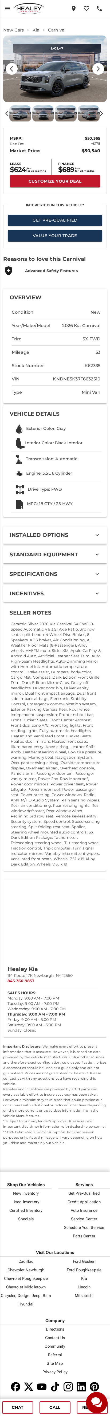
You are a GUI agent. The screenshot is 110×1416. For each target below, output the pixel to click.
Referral (55, 1354)
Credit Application (84, 1201)
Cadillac (25, 1261)
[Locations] (73, 9)
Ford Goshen (84, 1261)
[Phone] (99, 9)
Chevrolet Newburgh (26, 1270)
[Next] (101, 69)
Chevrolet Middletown (26, 1287)
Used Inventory (26, 1201)
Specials (26, 1219)
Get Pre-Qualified (84, 1193)
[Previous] (9, 69)
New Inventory (26, 1193)
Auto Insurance (84, 1210)
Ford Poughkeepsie (84, 1270)
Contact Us (55, 1337)
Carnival (56, 30)
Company (55, 1320)
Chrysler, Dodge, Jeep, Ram (26, 1295)
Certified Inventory (26, 1210)
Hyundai (25, 1304)
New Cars (13, 30)
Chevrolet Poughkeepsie (26, 1278)
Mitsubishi (84, 1295)
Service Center (84, 1219)
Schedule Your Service (84, 1227)
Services (84, 1184)
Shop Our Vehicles (26, 1184)
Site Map (55, 1363)
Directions (55, 1329)
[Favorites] (86, 9)
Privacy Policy (55, 1372)
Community (55, 1346)
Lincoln (84, 1287)
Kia (36, 30)
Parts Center (84, 1236)
